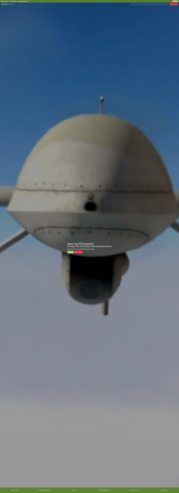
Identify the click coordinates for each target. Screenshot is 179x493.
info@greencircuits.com (23, 1)
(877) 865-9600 (13, 1)
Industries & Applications (149, 4)
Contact (166, 4)
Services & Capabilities (140, 4)
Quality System (157, 4)
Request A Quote (4, 1)
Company (132, 4)
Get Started (70, 252)
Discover (161, 4)
